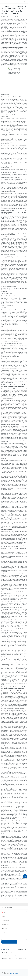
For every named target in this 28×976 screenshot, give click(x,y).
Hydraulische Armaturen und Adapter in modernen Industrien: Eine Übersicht (8, 955)
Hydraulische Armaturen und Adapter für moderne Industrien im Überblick (21, 955)
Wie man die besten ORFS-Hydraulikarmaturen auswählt (8, 958)
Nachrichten (20, 949)
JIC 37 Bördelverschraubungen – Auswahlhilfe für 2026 (21, 958)
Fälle (25, 949)
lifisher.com (6, 973)
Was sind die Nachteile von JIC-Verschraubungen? (7, 952)
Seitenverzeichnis (14, 973)
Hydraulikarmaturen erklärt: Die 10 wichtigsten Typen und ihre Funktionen (21, 953)
